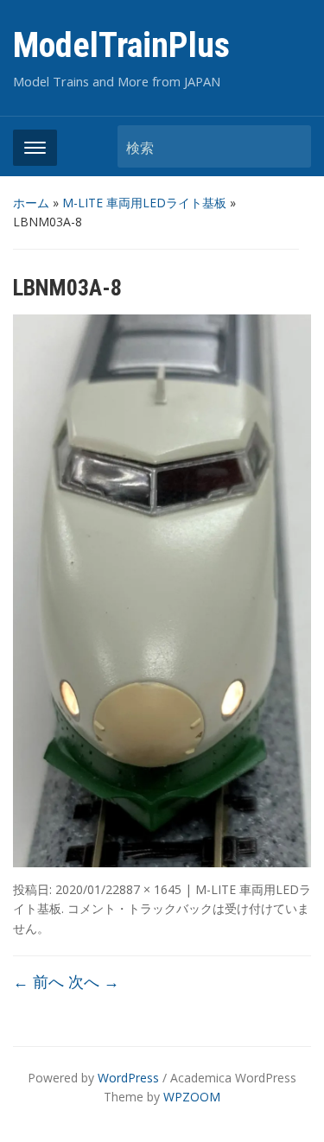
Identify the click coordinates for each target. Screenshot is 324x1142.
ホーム (31, 202)
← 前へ (38, 981)
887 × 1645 (150, 889)
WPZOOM (191, 1096)
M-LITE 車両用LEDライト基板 (144, 202)
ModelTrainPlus (121, 45)
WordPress (128, 1077)
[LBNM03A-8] (162, 589)
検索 (289, 146)
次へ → (93, 981)
